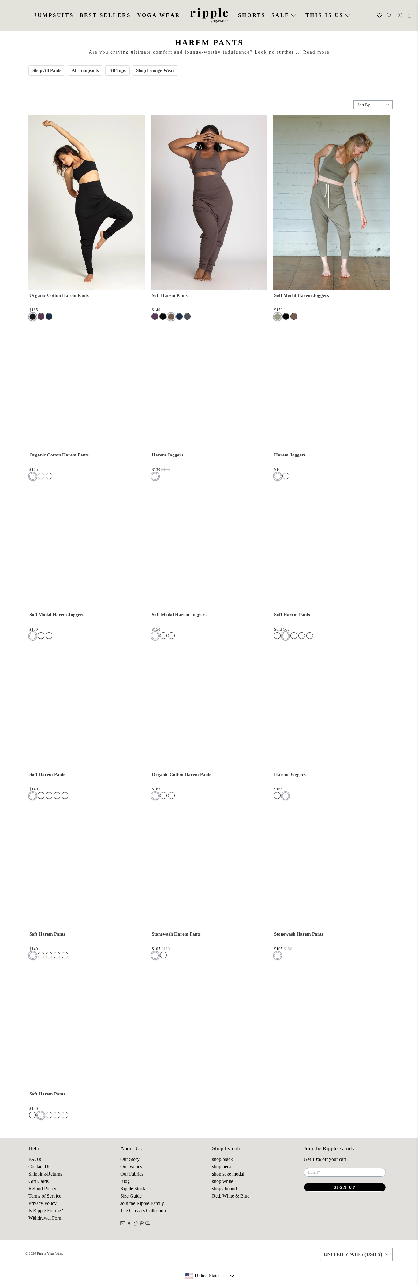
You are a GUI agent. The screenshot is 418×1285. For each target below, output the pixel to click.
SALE (280, 15)
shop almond (224, 1188)
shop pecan (223, 1166)
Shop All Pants (46, 70)
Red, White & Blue (230, 1195)
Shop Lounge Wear (155, 70)
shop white (222, 1181)
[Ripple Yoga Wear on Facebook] (129, 1224)
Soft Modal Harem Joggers (301, 295)
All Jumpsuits (85, 70)
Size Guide (131, 1195)
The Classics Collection (143, 1210)
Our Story (130, 1159)
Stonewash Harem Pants (176, 934)
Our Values (131, 1166)
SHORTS (252, 15)
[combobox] (209, 1276)
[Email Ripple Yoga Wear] (122, 1224)
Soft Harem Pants (170, 295)
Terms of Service (44, 1195)
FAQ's (34, 1159)
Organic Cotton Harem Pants (59, 295)
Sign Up (345, 1187)
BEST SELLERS (105, 15)
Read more (316, 52)
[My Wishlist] (376, 15)
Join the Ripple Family (142, 1203)
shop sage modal (228, 1173)
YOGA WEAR (158, 15)
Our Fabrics (131, 1173)
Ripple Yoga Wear (49, 1253)
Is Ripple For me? (45, 1210)
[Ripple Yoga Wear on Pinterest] (141, 1224)
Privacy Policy (42, 1203)
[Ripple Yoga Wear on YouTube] (147, 1224)
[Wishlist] (371, 15)
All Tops (117, 70)
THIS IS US (324, 15)
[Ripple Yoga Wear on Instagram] (135, 1224)
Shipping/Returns (45, 1173)
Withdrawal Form (45, 1217)
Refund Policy (42, 1188)
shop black (222, 1159)
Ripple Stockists (135, 1188)
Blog (125, 1181)
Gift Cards (38, 1181)
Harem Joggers (167, 454)
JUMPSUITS (54, 15)
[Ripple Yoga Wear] (209, 15)
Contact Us (39, 1166)
